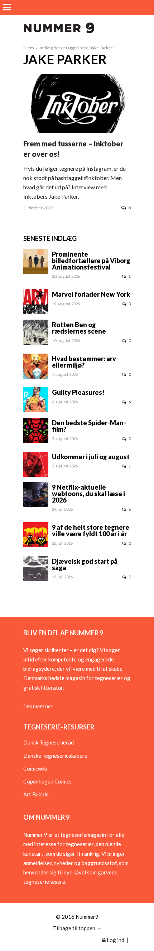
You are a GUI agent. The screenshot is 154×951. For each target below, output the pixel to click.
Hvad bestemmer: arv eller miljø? (84, 361)
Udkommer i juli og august (91, 456)
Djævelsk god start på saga (84, 564)
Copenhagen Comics (47, 781)
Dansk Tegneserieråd (48, 742)
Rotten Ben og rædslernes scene (79, 327)
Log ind (115, 940)
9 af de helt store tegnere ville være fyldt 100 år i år (90, 530)
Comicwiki (35, 768)
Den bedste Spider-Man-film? (89, 425)
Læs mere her (37, 706)
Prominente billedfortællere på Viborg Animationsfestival (91, 260)
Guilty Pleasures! (78, 392)
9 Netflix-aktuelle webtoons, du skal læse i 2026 (88, 493)
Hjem (28, 47)
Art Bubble (36, 794)
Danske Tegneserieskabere (55, 755)
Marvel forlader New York (91, 294)
